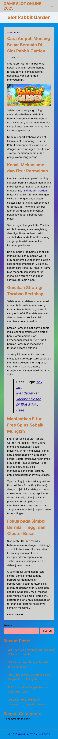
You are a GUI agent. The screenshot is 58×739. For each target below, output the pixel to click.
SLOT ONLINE (13, 32)
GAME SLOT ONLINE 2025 (34, 734)
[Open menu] (51, 6)
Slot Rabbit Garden (35, 190)
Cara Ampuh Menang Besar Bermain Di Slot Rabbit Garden (28, 44)
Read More (15, 614)
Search (8, 625)
